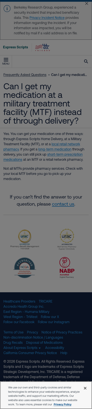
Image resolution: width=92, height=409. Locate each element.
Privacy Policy (62, 404)
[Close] (85, 388)
